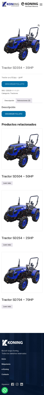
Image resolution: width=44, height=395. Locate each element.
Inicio (4, 359)
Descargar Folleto (14, 84)
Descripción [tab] (9, 101)
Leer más (7, 183)
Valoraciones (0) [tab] (23, 101)
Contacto (5, 374)
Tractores (14, 93)
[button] (39, 25)
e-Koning (5, 369)
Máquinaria (6, 364)
